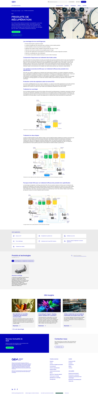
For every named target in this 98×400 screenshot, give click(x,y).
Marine (51, 372)
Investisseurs (71, 364)
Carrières (70, 367)
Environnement (53, 366)
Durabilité (70, 362)
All (12, 260)
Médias (70, 366)
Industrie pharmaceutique (55, 371)
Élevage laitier (52, 379)
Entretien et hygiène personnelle (56, 364)
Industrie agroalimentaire (55, 367)
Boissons (51, 361)
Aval (22, 10)
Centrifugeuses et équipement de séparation (24, 260)
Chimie (51, 362)
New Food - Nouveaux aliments (56, 374)
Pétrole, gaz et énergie (15, 10)
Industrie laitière (53, 369)
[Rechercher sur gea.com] (48, 1)
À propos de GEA (72, 361)
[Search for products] (72, 255)
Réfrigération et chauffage (55, 377)
